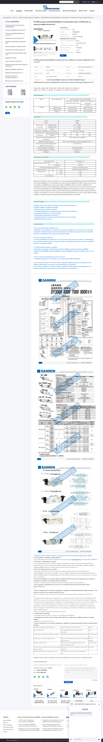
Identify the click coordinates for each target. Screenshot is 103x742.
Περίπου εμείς (28, 10)
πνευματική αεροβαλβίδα (62, 657)
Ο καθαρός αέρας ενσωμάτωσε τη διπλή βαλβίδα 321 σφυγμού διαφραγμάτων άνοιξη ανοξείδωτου (53, 721)
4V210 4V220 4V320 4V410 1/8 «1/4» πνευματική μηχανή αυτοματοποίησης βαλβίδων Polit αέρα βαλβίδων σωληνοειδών (79, 701)
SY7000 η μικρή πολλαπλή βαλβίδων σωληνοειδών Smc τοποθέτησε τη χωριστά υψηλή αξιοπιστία (45, 54)
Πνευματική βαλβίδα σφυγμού (14, 30)
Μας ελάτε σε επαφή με (69, 10)
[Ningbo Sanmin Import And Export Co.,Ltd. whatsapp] (11, 107)
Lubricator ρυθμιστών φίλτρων (14, 46)
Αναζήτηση (76, 1)
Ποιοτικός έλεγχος (54, 10)
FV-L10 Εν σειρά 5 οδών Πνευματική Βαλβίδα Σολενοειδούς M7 (52, 701)
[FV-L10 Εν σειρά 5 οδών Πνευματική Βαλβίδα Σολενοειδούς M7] (52, 693)
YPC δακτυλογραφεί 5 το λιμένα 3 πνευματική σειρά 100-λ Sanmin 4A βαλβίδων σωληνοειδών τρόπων (92, 701)
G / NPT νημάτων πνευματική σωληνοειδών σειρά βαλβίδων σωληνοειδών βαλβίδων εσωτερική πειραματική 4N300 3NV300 (28, 721)
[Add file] (71, 739)
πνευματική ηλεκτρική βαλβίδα (47, 657)
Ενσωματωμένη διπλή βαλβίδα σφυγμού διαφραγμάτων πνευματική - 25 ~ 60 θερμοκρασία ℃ (53, 729)
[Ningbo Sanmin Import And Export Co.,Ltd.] (51, 7)
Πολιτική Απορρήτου (11, 740)
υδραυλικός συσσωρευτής (12, 72)
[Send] (99, 739)
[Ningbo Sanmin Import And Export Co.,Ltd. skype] (20, 107)
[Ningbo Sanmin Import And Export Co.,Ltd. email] (7, 107)
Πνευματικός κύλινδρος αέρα (14, 50)
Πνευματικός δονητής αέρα (13, 38)
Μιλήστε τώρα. (86, 1)
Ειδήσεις (92, 10)
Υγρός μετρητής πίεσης (12, 61)
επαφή (5, 731)
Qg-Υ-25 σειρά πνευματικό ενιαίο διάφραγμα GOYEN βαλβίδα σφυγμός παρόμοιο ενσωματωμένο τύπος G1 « (52, 725)
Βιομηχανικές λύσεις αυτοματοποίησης (11, 76)
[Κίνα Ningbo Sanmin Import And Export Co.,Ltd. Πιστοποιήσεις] (9, 92)
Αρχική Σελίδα (7, 17)
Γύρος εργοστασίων (41, 10)
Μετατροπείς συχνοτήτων (13, 81)
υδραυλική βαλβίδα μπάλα (13, 69)
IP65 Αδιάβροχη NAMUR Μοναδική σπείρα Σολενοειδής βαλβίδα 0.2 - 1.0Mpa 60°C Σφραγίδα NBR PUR (39, 701)
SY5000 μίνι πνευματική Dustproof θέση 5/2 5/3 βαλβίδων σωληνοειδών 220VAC (29, 729)
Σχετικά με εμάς (7, 725)
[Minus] (99, 704)
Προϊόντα (19, 10)
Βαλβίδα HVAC (9, 58)
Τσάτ (62, 55)
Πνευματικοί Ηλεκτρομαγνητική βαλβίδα (29, 17)
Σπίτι (12, 10)
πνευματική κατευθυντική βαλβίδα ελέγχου (80, 657)
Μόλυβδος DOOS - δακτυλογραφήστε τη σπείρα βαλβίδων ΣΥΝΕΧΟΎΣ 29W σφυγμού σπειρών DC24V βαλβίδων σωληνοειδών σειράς (66, 701)
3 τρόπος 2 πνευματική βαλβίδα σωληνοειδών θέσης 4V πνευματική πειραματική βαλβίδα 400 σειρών (28, 725)
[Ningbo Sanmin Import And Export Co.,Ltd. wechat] (16, 107)
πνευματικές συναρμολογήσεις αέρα (16, 53)
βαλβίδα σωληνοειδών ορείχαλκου (15, 41)
